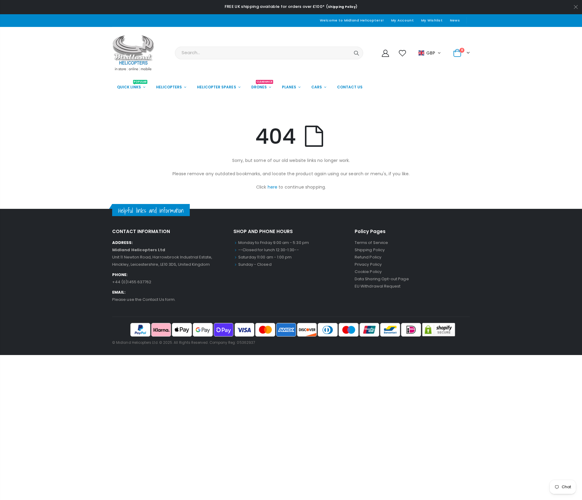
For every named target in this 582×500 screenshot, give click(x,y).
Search (356, 53)
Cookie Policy (368, 272)
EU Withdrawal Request (377, 286)
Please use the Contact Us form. (144, 299)
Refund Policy (368, 257)
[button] (429, 53)
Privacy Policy (368, 264)
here (273, 187)
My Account (402, 20)
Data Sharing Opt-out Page (382, 279)
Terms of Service (371, 242)
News (455, 20)
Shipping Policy (342, 7)
